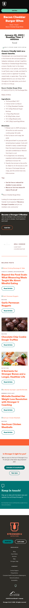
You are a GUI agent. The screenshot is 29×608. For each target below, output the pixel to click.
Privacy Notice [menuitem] (14, 573)
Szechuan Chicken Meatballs (11, 426)
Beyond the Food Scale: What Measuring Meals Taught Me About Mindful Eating (14, 279)
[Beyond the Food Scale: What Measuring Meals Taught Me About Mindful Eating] (13, 268)
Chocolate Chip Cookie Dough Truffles (14, 338)
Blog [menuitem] (14, 551)
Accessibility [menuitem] (14, 580)
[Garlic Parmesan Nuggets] (10, 296)
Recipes (4, 299)
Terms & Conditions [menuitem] (14, 578)
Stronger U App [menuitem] (14, 561)
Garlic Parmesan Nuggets (10, 304)
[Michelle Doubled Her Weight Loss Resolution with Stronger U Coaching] (14, 390)
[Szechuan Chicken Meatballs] (11, 418)
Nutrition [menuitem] (14, 556)
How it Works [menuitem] (14, 554)
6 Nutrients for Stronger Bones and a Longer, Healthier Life (13, 374)
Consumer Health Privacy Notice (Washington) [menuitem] (14, 575)
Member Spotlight (8, 393)
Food (14, 42)
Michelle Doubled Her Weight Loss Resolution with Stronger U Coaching (14, 400)
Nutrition (5, 368)
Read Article (8, 288)
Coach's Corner (7, 271)
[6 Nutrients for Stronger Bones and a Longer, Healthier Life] (14, 358)
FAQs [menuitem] (14, 559)
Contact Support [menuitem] (14, 570)
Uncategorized (19, 271)
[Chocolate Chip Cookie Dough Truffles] (14, 324)
